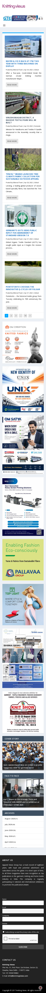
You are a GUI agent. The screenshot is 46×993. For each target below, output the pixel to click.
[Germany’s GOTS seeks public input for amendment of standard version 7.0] (23, 216)
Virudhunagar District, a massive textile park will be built (21, 120)
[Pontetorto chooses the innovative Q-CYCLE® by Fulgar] (23, 272)
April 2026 (9, 842)
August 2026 (10, 818)
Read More (12, 85)
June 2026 (9, 830)
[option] (24, 755)
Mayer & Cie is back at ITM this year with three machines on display (22, 63)
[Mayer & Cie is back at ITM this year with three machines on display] (23, 47)
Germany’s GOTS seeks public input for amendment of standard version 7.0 (21, 233)
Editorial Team (18, 70)
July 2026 (8, 824)
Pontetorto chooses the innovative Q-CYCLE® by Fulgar (23, 288)
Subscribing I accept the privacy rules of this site (22, 932)
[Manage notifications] (40, 988)
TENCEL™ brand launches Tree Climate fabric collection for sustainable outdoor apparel (23, 176)
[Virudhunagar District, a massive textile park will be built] (23, 103)
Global (36, 70)
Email (4, 907)
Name (4, 899)
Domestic (37, 126)
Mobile (4, 924)
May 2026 (9, 836)
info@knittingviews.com (18, 976)
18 (25, 315)
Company (5, 915)
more (26, 885)
